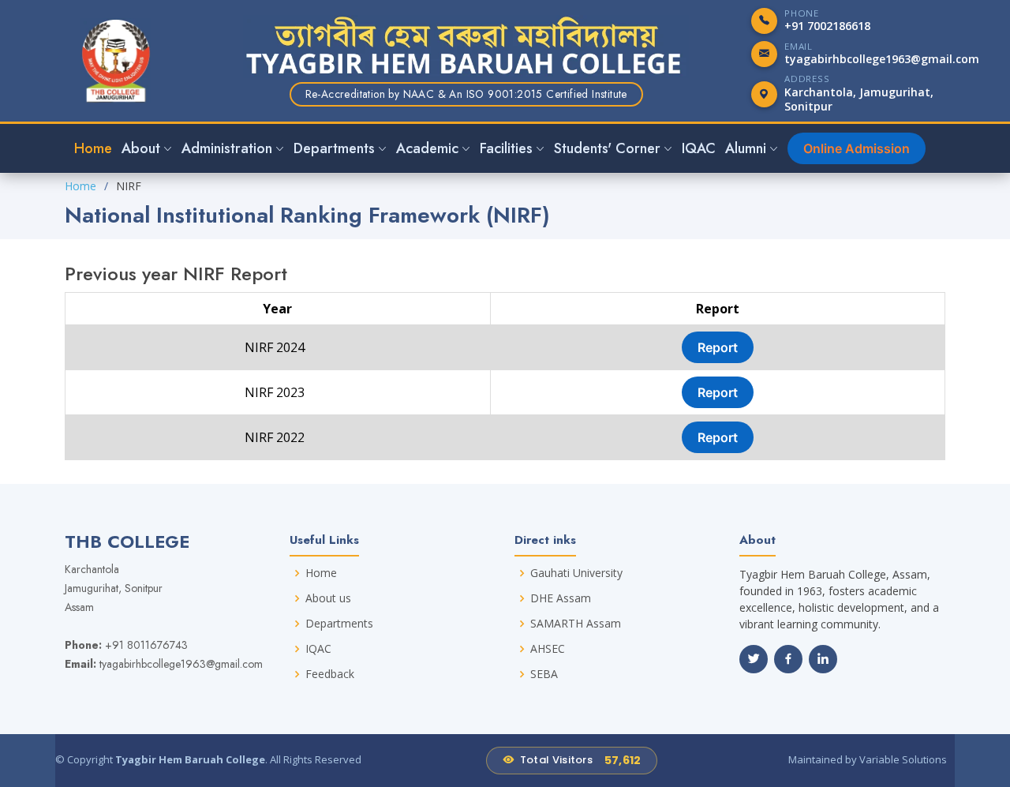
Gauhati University (576, 573)
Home (93, 148)
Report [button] (718, 347)
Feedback (329, 674)
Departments (339, 623)
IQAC (699, 148)
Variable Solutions (903, 759)
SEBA (544, 674)
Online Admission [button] (856, 148)
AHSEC (547, 648)
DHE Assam (560, 598)
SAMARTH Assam (575, 623)
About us (328, 598)
